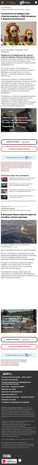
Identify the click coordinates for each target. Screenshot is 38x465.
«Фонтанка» (5, 76)
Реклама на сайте (8, 389)
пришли (28, 83)
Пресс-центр (27, 377)
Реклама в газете (17, 387)
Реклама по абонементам (11, 392)
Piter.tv (19, 264)
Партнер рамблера (17, 456)
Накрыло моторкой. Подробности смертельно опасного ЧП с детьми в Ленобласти (15, 320)
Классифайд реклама (10, 397)
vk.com (14, 247)
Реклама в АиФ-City (9, 394)
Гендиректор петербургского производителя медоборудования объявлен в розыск (22, 178)
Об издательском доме (10, 377)
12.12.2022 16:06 (6, 7)
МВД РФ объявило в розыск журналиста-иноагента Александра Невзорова (21, 184)
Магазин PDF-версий (9, 380)
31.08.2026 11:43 (6, 206)
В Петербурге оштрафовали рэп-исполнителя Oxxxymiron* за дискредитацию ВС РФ (22, 190)
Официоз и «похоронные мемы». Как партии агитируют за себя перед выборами (17, 120)
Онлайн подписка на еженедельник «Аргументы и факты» (16, 383)
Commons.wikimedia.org (9, 46)
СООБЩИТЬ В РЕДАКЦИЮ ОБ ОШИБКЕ (15, 402)
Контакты (5, 387)
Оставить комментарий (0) (19, 149)
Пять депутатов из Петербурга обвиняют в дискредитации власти (21, 196)
